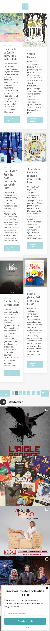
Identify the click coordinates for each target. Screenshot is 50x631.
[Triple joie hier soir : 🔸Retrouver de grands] (25, 581)
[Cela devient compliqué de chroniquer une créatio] (25, 431)
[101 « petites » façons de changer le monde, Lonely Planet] (35, 147)
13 (28, 393)
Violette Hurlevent (32, 55)
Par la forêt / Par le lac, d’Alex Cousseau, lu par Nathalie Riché (10, 179)
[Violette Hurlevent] (35, 29)
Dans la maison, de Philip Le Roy (11, 302)
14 (33, 393)
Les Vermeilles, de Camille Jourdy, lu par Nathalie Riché (11, 54)
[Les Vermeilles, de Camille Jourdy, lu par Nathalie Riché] (11, 27)
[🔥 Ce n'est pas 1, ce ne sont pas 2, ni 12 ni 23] (25, 481)
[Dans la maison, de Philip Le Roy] (11, 277)
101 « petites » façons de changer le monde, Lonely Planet (34, 175)
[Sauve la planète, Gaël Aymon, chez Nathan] (35, 272)
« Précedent (5, 393)
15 (38, 393)
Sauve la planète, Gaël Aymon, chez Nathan (33, 299)
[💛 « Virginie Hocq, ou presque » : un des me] (25, 531)
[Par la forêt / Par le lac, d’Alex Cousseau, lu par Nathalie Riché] (11, 147)
